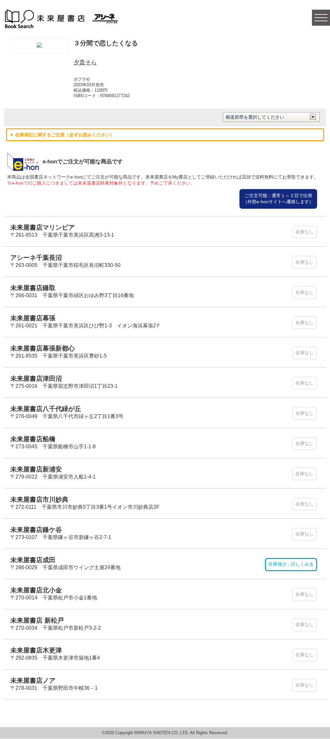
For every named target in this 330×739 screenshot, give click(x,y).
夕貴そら (85, 62)
